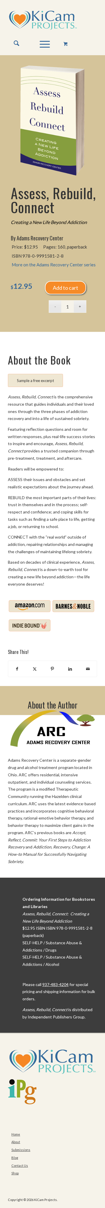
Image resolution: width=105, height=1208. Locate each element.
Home (15, 1134)
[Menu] (42, 43)
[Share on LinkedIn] (70, 669)
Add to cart (65, 287)
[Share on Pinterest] (53, 669)
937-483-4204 (55, 984)
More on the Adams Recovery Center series (54, 264)
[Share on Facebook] (17, 669)
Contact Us (19, 1165)
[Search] (13, 43)
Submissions (20, 1150)
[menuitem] (13, 43)
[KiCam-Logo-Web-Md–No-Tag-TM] (43, 20)
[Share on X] (35, 669)
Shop (15, 1173)
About (15, 1142)
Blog (14, 1158)
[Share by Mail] (88, 669)
